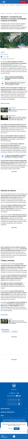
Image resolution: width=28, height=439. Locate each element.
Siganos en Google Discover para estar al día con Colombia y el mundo (15, 83)
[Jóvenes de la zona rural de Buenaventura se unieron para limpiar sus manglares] (4, 321)
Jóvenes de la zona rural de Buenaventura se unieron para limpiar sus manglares (18, 322)
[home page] (14, 385)
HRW (7, 4)
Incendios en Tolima (19, 4)
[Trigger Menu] (2, 2)
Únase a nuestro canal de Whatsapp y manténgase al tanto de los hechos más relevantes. (14, 78)
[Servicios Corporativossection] (26, 412)
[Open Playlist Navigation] (26, 436)
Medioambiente (6, 331)
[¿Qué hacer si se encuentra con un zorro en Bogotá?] (4, 110)
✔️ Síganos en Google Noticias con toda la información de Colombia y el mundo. (15, 156)
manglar (23, 150)
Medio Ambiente (9, 13)
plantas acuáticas (15, 248)
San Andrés (3, 304)
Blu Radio (2, 13)
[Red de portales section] (26, 408)
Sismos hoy (12, 4)
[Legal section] (26, 415)
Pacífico (10, 319)
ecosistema (15, 65)
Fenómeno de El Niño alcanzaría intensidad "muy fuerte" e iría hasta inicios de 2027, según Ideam (17, 118)
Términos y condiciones (7, 420)
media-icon (14, 436)
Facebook (1, 57)
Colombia (14, 331)
